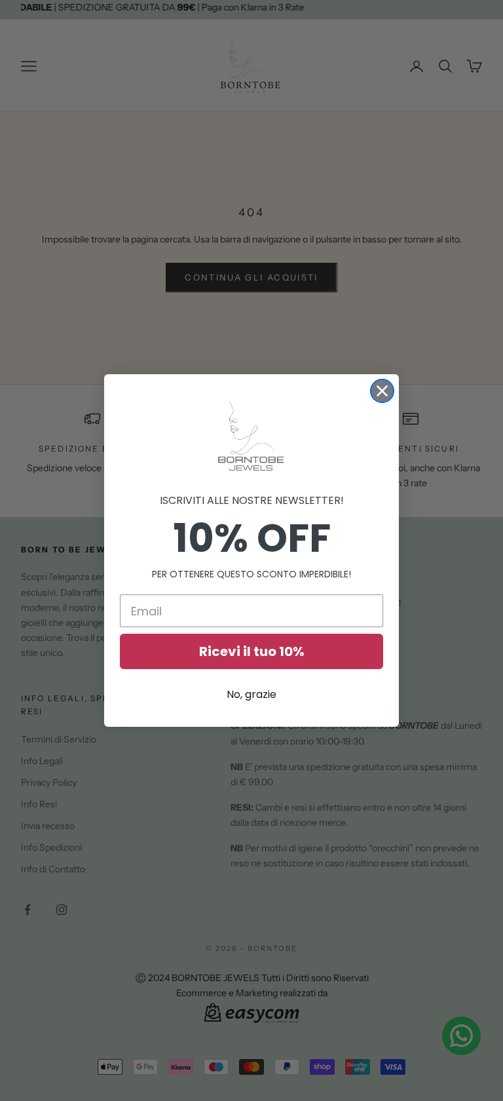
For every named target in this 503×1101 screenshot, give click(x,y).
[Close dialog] (382, 390)
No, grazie (251, 694)
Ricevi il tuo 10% (252, 651)
